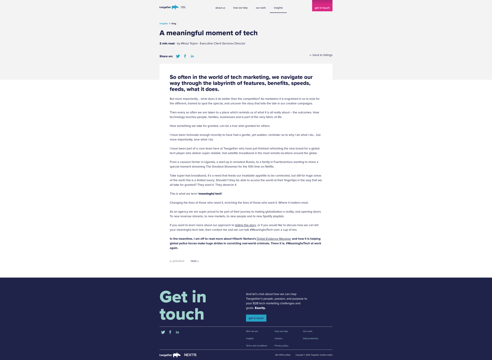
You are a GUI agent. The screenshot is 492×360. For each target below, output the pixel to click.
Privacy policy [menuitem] (281, 345)
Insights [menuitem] (250, 338)
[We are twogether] (173, 9)
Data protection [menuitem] (310, 338)
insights (278, 8)
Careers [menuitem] (278, 338)
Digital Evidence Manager (274, 238)
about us (220, 8)
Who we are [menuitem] (252, 331)
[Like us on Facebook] (185, 56)
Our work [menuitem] (307, 331)
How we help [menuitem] (281, 331)
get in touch (322, 8)
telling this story (245, 225)
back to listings (322, 55)
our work (261, 8)
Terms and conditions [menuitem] (256, 345)
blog (173, 23)
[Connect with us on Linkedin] (192, 56)
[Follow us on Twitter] (178, 56)
